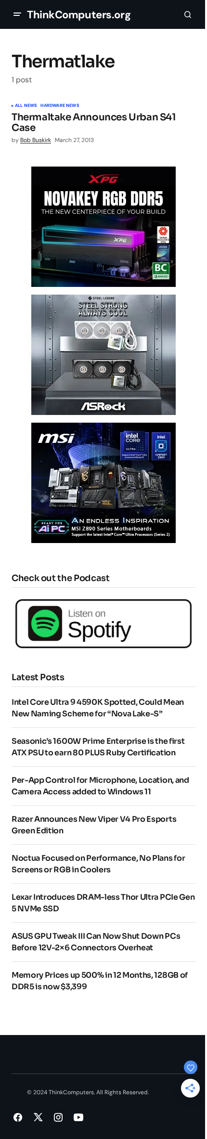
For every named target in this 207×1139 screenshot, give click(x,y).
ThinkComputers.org (78, 15)
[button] (17, 14)
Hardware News (59, 106)
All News (26, 106)
